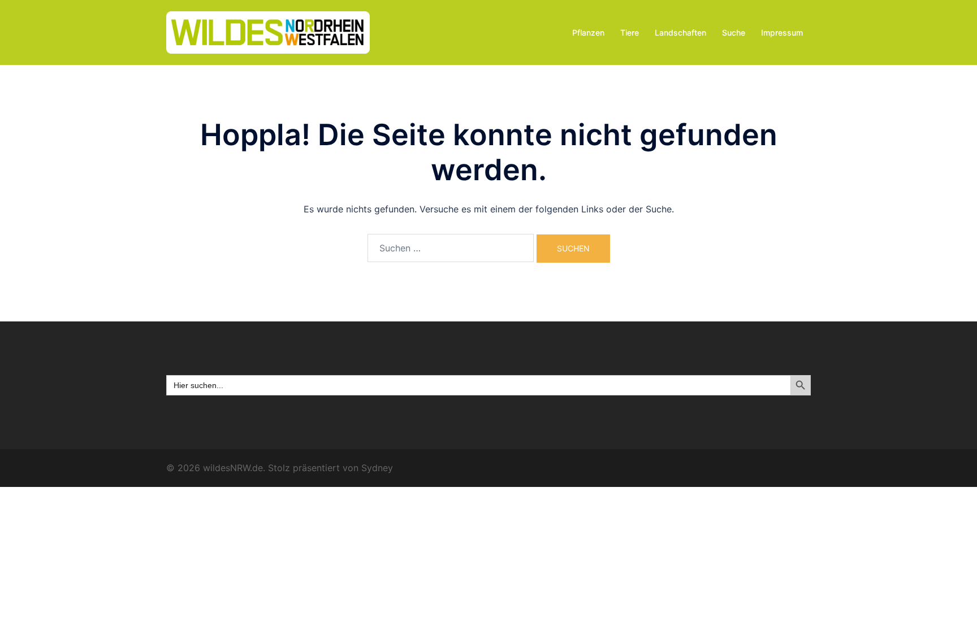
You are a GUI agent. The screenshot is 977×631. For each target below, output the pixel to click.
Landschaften (680, 32)
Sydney (377, 467)
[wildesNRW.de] (268, 31)
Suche (733, 32)
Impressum (782, 32)
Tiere (629, 32)
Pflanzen (588, 32)
